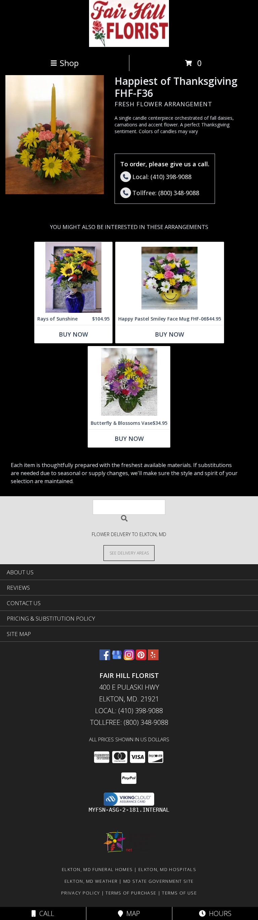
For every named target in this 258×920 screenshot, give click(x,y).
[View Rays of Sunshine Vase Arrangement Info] (73, 277)
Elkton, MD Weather (91, 881)
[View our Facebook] (104, 658)
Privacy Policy (80, 893)
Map (131, 913)
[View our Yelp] (153, 658)
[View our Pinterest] (141, 658)
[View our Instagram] (129, 658)
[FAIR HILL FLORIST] (129, 45)
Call (45, 913)
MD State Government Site (158, 881)
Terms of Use (179, 893)
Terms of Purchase (130, 893)
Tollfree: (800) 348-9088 (129, 722)
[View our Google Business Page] (117, 658)
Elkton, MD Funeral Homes (97, 869)
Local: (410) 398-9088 (129, 710)
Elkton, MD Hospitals (167, 869)
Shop (69, 62)
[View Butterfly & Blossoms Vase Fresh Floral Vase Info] (129, 381)
